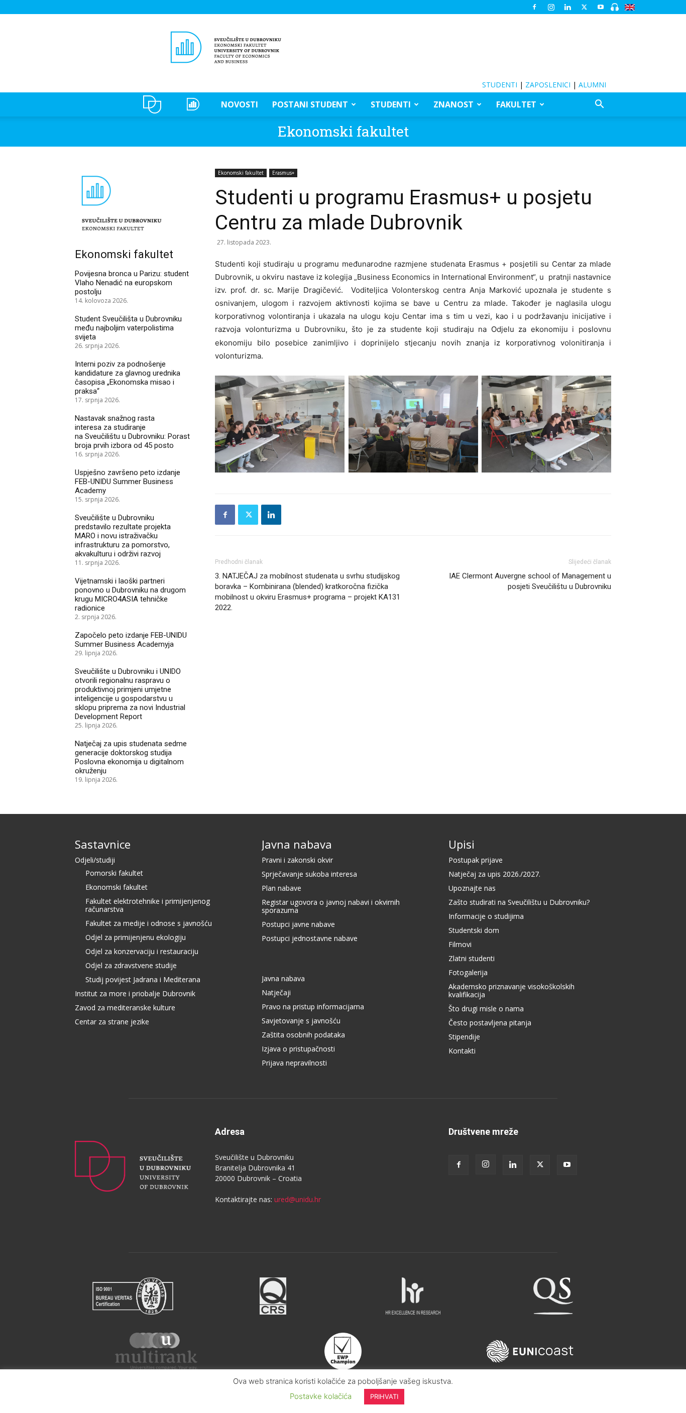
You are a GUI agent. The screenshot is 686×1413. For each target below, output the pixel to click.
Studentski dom (473, 930)
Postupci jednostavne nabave (310, 938)
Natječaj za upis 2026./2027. (494, 874)
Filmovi (460, 944)
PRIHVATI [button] (384, 1396)
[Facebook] (534, 7)
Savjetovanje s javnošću (301, 1020)
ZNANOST (453, 104)
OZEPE (194, 104)
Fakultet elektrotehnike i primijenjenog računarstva (147, 905)
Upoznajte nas (472, 888)
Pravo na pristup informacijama (313, 1006)
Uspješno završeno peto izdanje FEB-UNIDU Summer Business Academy (127, 481)
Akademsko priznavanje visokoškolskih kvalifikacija (511, 990)
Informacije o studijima (486, 916)
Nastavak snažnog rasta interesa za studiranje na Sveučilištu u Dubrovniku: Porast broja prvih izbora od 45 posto (132, 432)
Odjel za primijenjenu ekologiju (135, 937)
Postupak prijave (475, 860)
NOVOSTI (239, 104)
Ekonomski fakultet (343, 131)
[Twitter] (584, 7)
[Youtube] (600, 7)
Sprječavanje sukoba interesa (309, 874)
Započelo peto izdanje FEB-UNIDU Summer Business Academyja (131, 640)
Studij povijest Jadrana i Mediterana (142, 979)
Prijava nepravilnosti (294, 1063)
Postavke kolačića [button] (321, 1396)
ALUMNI (592, 84)
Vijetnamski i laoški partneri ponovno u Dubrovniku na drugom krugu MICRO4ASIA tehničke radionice (130, 594)
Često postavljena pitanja (489, 1022)
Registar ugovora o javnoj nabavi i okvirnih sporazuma (331, 906)
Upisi (461, 844)
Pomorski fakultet (114, 873)
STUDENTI (499, 84)
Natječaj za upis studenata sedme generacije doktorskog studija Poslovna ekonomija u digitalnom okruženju (131, 757)
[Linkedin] (567, 7)
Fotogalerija (468, 972)
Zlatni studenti (471, 958)
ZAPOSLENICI (547, 84)
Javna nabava (297, 844)
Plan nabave (281, 888)
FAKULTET (516, 104)
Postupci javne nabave (298, 924)
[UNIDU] (343, 47)
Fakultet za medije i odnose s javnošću (148, 923)
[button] (599, 105)
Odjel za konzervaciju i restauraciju (141, 951)
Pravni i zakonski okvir (297, 860)
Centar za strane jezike (112, 1021)
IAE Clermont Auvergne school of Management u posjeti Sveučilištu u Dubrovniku (530, 581)
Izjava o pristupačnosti (298, 1048)
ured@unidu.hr (297, 1199)
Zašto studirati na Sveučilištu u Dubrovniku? (519, 902)
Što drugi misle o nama (486, 1008)
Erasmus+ (283, 172)
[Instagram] (550, 7)
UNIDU (155, 104)
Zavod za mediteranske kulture (125, 1007)
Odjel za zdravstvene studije (131, 965)
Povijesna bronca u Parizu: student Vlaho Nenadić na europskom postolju (132, 282)
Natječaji (276, 992)
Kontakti (462, 1050)
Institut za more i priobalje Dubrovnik (135, 993)
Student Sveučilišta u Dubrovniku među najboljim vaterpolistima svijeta (128, 327)
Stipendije (464, 1036)
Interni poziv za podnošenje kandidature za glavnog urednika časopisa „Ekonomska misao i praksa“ (127, 378)
